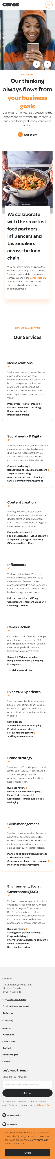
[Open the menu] (49, 4)
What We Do (8, 1034)
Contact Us (7, 1013)
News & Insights (10, 1054)
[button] (36, 64)
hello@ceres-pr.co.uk (19, 1006)
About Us (6, 1028)
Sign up (27, 1092)
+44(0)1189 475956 (16, 999)
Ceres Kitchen (37, 277)
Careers (6, 1061)
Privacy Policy (43, 1105)
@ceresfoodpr (14, 1115)
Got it (27, 1152)
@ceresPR (12, 1124)
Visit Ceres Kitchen (22, 670)
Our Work (6, 1048)
